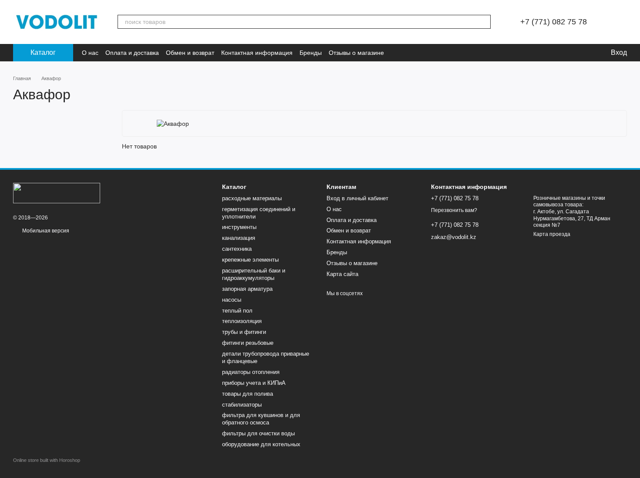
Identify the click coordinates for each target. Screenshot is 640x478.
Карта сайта (342, 274)
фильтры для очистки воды (258, 433)
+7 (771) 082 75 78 (553, 22)
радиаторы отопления (251, 372)
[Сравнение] (559, 52)
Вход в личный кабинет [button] (357, 198)
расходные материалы (252, 198)
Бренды (311, 52)
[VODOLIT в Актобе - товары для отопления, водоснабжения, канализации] (56, 192)
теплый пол (237, 310)
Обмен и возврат (190, 52)
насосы (231, 299)
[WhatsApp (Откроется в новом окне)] (396, 52)
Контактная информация (257, 52)
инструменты (239, 227)
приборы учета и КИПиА (254, 383)
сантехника (237, 249)
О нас (90, 52)
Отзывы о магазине (356, 52)
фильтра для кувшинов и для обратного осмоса (261, 419)
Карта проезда (551, 234)
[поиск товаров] (484, 22)
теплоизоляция (242, 321)
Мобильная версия (45, 231)
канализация (238, 238)
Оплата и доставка (132, 52)
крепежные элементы (250, 259)
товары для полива (247, 393)
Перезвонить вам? (454, 210)
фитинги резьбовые (247, 343)
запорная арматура (247, 289)
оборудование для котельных (261, 444)
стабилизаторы (242, 404)
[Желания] (577, 52)
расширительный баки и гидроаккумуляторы (253, 274)
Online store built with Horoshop (46, 460)
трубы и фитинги (244, 332)
